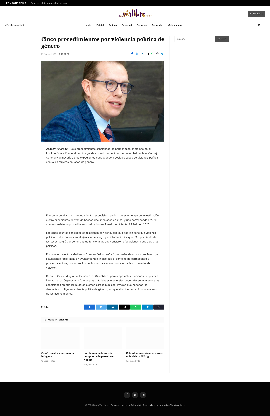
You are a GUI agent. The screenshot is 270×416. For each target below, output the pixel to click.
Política (113, 25)
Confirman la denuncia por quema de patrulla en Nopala (99, 356)
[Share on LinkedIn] (142, 53)
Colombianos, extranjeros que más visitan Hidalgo (144, 354)
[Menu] (263, 25)
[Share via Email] (147, 53)
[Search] (259, 25)
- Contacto (114, 405)
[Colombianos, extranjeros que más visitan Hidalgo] (145, 338)
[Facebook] (30, 150)
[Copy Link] (157, 53)
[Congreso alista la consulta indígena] (60, 338)
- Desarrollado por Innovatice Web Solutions (163, 405)
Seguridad (157, 25)
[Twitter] (30, 158)
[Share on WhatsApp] (152, 53)
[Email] (30, 180)
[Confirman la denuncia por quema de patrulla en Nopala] (103, 338)
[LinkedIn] (30, 165)
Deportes (142, 25)
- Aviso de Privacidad (131, 405)
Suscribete (256, 14)
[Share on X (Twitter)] (137, 53)
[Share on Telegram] (162, 53)
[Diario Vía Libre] (135, 13)
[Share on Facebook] (132, 53)
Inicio (88, 25)
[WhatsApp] (30, 172)
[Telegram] (30, 187)
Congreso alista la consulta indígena (49, 3)
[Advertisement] (103, 190)
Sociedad (127, 25)
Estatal (100, 25)
